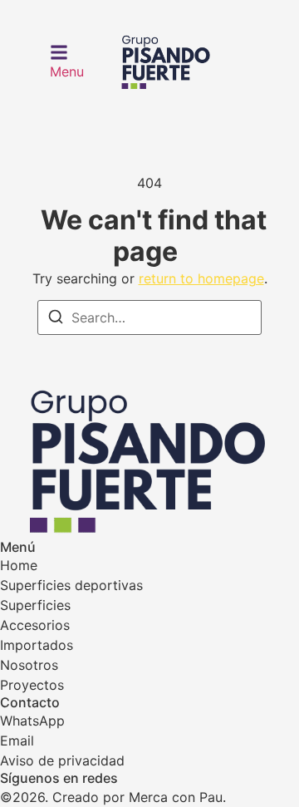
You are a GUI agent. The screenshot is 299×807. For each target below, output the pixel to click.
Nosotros (29, 665)
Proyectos (32, 685)
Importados (36, 645)
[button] (67, 62)
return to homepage (201, 278)
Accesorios (35, 625)
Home (18, 565)
